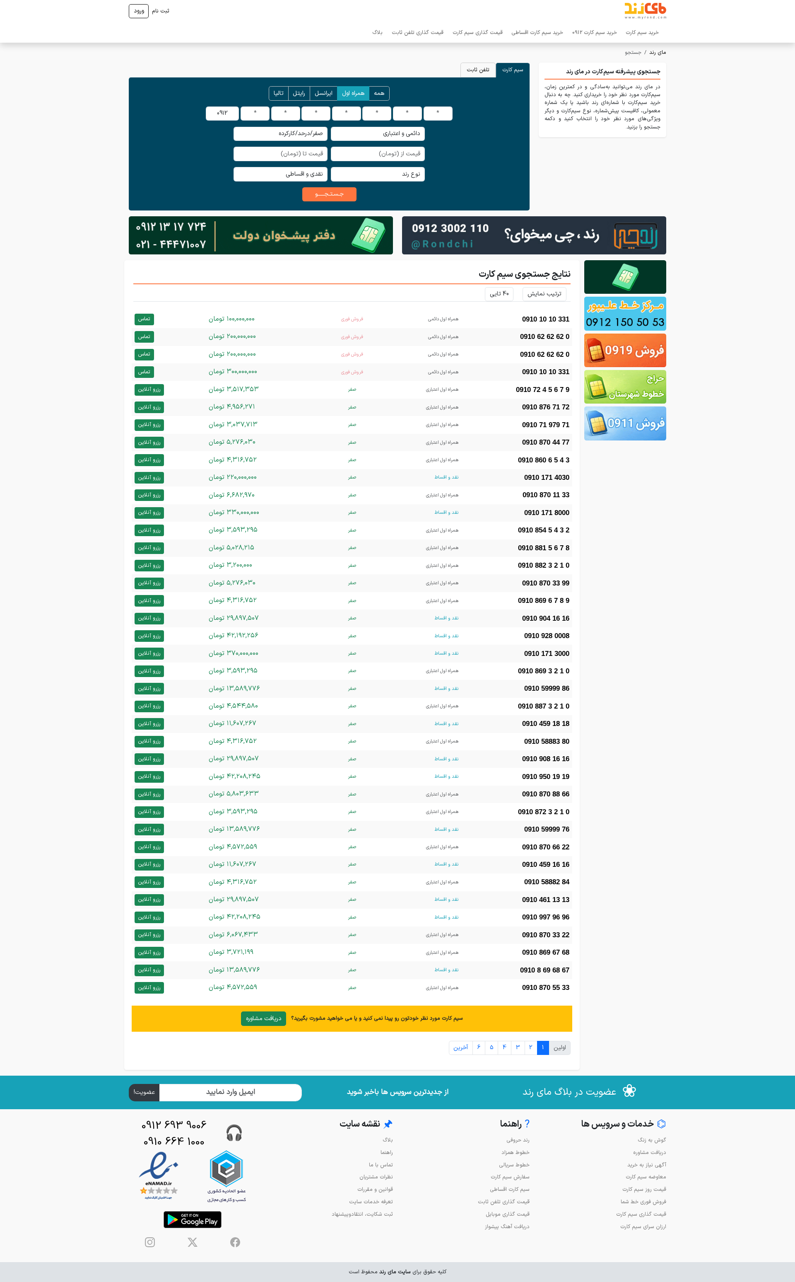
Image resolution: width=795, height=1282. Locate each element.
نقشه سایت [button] (366, 1124)
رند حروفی (518, 1140)
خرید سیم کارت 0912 (594, 32)
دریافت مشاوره (264, 1018)
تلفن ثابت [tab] (478, 70)
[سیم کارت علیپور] (625, 313)
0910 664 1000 (174, 1142)
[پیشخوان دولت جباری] (625, 277)
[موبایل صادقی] (625, 350)
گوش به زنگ (652, 1140)
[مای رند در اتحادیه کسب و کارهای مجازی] (226, 1176)
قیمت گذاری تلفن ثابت (417, 32)
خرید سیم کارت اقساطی (537, 32)
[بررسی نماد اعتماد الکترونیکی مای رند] (158, 1176)
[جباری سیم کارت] (261, 235)
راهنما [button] (515, 1124)
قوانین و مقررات (375, 1189)
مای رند (657, 52)
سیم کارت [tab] (512, 70)
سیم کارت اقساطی (510, 1189)
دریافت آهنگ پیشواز (507, 1227)
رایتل (299, 93)
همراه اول (353, 93)
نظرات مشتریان (376, 1177)
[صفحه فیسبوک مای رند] (235, 1242)
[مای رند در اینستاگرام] (150, 1242)
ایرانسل (323, 93)
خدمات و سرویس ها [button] (623, 1124)
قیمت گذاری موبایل (508, 1214)
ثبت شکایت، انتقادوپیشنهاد (362, 1214)
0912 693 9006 (174, 1126)
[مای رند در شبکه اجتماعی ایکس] (193, 1242)
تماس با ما (381, 1165)
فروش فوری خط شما (643, 1202)
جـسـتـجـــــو (329, 194)
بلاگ (377, 32)
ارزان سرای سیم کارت (643, 1227)
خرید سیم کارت (642, 32)
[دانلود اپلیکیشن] (192, 1219)
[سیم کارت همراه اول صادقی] (625, 387)
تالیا (279, 93)
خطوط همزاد (515, 1152)
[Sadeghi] (534, 235)
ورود (139, 11)
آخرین (460, 1047)
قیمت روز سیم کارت (644, 1189)
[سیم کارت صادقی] (625, 423)
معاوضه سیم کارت (646, 1177)
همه (379, 93)
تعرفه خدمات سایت (371, 1202)
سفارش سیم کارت (510, 1177)
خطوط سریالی (514, 1165)
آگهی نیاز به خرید (646, 1165)
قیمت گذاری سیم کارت (478, 32)
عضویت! (144, 1092)
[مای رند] (645, 11)
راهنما (387, 1152)
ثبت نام (160, 11)
